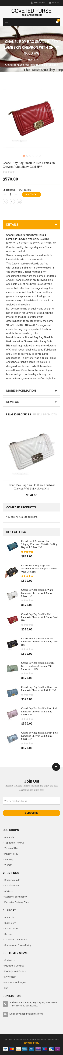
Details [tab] (12, 224)
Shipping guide (12, 880)
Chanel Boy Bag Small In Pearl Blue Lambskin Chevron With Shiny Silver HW (39, 735)
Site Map (8, 859)
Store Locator (11, 928)
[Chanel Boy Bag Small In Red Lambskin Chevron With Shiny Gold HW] (12, 619)
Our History (10, 923)
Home (31, 59)
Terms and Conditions (15, 939)
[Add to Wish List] (5, 201)
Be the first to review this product (9, 172)
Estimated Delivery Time (16, 902)
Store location (11, 885)
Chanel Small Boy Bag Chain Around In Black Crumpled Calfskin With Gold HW (39, 568)
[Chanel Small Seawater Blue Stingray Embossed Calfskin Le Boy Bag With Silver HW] (12, 546)
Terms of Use (11, 848)
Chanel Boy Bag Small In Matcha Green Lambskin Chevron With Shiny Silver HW (37, 665)
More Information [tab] (21, 390)
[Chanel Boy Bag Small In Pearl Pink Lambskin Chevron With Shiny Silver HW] (12, 713)
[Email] (19, 201)
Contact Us (10, 960)
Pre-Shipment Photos (15, 971)
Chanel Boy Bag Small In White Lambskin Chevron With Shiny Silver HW (37, 592)
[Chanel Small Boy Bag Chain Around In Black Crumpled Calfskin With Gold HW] (12, 571)
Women (8, 865)
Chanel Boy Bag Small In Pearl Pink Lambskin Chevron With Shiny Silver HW (39, 711)
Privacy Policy (11, 853)
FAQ (6, 988)
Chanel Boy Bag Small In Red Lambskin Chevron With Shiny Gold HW (39, 617)
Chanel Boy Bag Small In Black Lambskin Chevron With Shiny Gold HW (39, 641)
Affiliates (8, 891)
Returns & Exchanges (15, 982)
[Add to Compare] (12, 201)
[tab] (18, 414)
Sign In (55, 2)
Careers (8, 934)
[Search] (58, 16)
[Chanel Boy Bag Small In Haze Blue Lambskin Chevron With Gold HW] (12, 692)
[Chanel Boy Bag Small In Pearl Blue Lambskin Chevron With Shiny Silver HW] (12, 738)
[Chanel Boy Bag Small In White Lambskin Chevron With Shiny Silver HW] (12, 595)
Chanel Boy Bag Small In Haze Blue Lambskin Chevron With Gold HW (39, 689)
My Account (39, 2)
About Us (9, 837)
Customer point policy (15, 896)
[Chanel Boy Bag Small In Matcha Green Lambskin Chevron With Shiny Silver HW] (12, 668)
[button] (23, 155)
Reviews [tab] (12, 402)
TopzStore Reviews (14, 842)
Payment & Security (14, 965)
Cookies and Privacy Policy (17, 945)
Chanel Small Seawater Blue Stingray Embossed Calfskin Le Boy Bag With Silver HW (39, 544)
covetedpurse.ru (31, 1043)
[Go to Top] (56, 767)
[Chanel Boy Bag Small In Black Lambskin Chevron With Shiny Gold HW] (12, 644)
